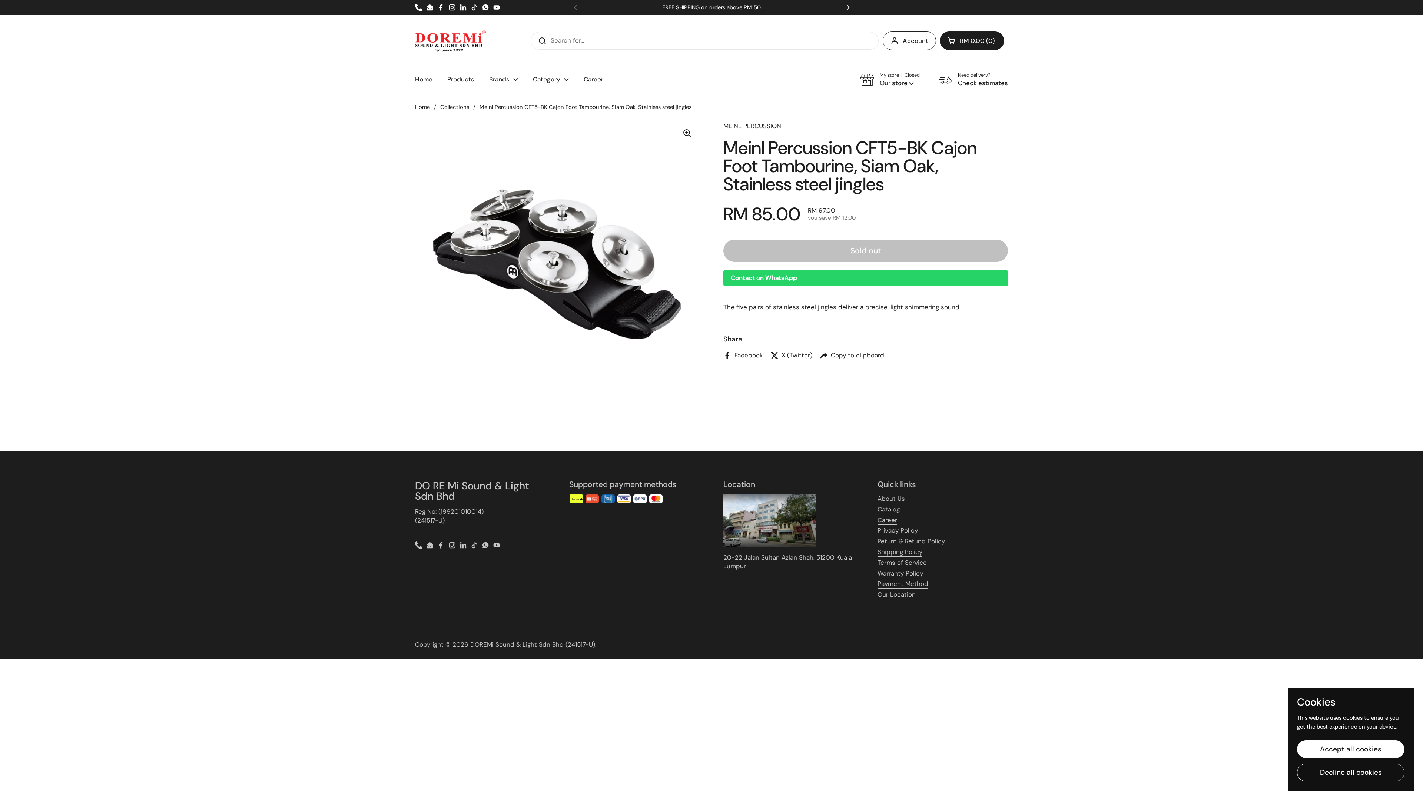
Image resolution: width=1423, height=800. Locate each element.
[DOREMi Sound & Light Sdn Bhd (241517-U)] (450, 40)
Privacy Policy (898, 530)
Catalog (889, 509)
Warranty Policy (900, 573)
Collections (454, 107)
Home (422, 107)
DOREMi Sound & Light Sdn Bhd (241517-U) (532, 644)
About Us (891, 498)
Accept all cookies (1350, 749)
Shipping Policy (900, 552)
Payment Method (903, 584)
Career (887, 520)
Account (915, 41)
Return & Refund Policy (911, 541)
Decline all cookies (1351, 772)
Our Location (897, 594)
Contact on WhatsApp (764, 278)
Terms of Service (902, 563)
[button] (972, 40)
